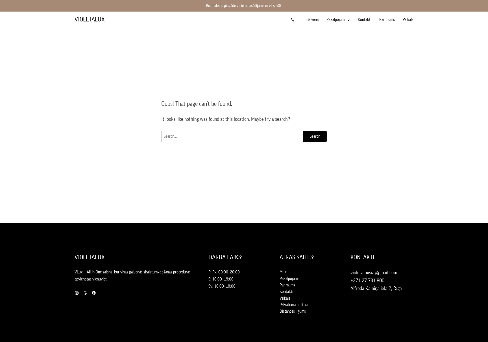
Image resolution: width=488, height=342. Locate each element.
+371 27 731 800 (367, 280)
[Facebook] (93, 293)
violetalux (90, 19)
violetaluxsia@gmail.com (373, 272)
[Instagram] (77, 293)
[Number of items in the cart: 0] (292, 20)
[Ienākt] (301, 19)
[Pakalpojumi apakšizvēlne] (348, 20)
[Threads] (85, 293)
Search (315, 136)
